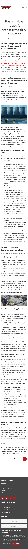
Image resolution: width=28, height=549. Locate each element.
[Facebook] (10, 498)
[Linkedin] (2, 498)
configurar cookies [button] (6, 543)
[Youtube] (14, 498)
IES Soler (13, 370)
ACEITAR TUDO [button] (16, 543)
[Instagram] (6, 498)
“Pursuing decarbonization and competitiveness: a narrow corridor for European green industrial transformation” (14, 63)
